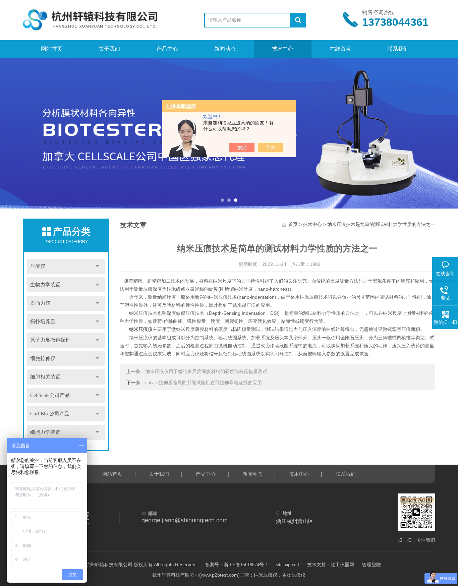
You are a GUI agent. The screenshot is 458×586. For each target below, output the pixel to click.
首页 (293, 224)
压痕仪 (37, 266)
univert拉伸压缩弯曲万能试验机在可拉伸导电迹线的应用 (203, 382)
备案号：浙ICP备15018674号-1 (236, 564)
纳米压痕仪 (141, 329)
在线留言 (340, 49)
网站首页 (51, 49)
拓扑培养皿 (42, 321)
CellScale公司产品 (50, 395)
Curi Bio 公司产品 (49, 413)
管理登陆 (371, 564)
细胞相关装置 (45, 376)
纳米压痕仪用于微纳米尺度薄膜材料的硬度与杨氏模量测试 (206, 371)
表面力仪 (40, 303)
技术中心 (282, 49)
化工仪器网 (342, 564)
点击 (97, 266)
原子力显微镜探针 (50, 340)
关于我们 (109, 49)
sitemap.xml (287, 564)
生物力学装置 (45, 284)
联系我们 (398, 49)
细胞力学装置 (45, 432)
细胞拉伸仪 (42, 358)
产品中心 (167, 49)
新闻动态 (225, 49)
